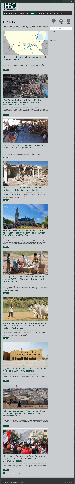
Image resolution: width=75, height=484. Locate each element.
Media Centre (41, 13)
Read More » (6, 69)
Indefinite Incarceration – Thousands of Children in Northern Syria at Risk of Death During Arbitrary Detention (25, 413)
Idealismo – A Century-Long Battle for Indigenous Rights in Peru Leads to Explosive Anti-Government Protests (25, 458)
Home (5, 13)
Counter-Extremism (19, 418)
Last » (20, 473)
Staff (16, 13)
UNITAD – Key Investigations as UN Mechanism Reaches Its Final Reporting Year (25, 146)
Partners (56, 13)
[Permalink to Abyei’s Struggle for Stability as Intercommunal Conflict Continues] (25, 55)
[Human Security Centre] (10, 7)
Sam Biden (6, 107)
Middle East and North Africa (27, 107)
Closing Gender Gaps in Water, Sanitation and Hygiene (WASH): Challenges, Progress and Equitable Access (24, 279)
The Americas (38, 463)
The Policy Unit (35, 107)
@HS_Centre (53, 38)
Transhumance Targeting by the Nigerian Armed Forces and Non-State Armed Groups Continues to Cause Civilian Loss (25, 325)
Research (33, 13)
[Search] (71, 1)
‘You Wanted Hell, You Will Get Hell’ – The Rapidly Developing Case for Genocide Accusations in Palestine (22, 102)
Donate (49, 13)
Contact (62, 13)
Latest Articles (19, 107)
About (10, 13)
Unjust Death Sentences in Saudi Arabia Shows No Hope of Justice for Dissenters (25, 369)
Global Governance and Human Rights (10, 151)
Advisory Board (24, 13)
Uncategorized (40, 238)
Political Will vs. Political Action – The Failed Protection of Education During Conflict (23, 189)
